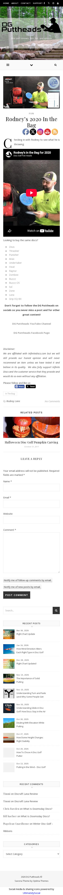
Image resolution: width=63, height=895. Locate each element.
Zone (12, 290)
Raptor (13, 270)
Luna (11, 294)
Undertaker (15, 262)
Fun (31, 113)
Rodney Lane (13, 401)
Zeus (12, 246)
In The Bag (10, 393)
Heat (12, 266)
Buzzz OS (14, 282)
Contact (26, 3)
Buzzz (12, 278)
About (15, 3)
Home (6, 3)
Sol (10, 286)
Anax (11, 258)
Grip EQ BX (15, 298)
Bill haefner (10, 816)
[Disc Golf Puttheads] (31, 25)
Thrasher (14, 250)
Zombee (13, 274)
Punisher (14, 254)
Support (38, 3)
